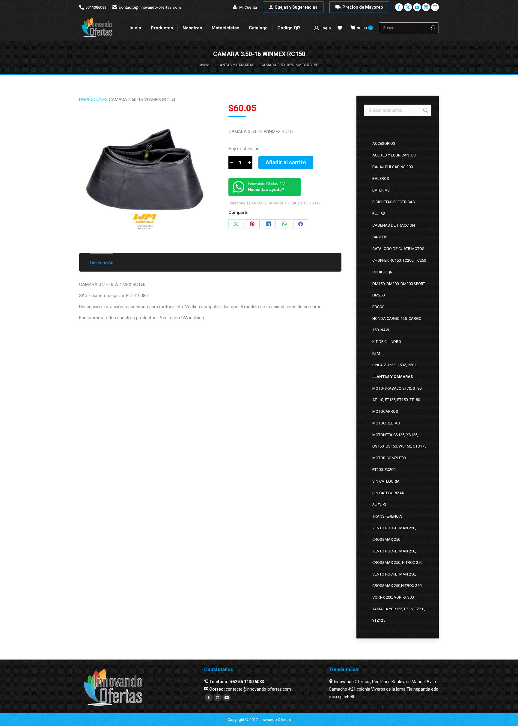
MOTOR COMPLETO (389, 458)
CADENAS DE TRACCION (393, 225)
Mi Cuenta (248, 7)
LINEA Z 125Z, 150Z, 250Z (394, 365)
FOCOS (378, 307)
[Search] (432, 27)
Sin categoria (386, 481)
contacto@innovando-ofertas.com (150, 7)
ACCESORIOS (383, 143)
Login (325, 28)
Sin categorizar (388, 493)
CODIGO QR (382, 272)
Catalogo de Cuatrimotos (398, 248)
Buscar (425, 110)
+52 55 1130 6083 (246, 681)
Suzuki (379, 504)
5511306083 (95, 7)
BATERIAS (381, 190)
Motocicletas (386, 423)
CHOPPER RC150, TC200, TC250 (399, 260)
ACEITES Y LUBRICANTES (394, 155)
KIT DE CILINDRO (386, 341)
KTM (376, 353)
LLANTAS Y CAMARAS (266, 203)
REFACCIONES (93, 99)
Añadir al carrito (286, 162)
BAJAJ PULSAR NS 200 (392, 167)
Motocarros (385, 411)
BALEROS (380, 178)
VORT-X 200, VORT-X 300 (393, 597)
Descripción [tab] (101, 263)
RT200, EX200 (383, 469)
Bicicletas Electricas (393, 202)
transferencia (387, 516)
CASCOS (379, 237)
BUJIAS (379, 213)
